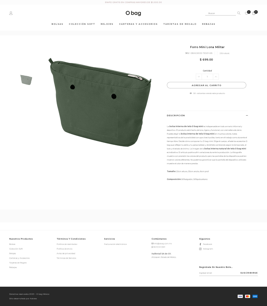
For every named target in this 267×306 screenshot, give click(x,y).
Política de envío (64, 249)
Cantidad (207, 71)
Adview (33, 298)
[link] (26, 79)
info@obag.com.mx (163, 243)
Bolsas (12, 244)
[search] (238, 13)
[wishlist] (246, 13)
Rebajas (13, 267)
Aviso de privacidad (66, 253)
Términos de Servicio (66, 258)
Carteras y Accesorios (19, 258)
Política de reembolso (67, 244)
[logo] (133, 13)
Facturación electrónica (115, 244)
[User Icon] (11, 13)
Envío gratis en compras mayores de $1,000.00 (133, 2)
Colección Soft (16, 249)
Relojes (12, 253)
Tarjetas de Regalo (18, 262)
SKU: (187, 53)
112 (194, 93)
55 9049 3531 (159, 247)
